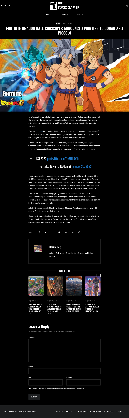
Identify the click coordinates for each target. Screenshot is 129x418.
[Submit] (59, 232)
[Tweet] (46, 232)
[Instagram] (5, 6)
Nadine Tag (55, 247)
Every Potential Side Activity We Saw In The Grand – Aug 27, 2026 (73, 307)
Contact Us (71, 412)
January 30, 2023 (82, 166)
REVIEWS (63, 15)
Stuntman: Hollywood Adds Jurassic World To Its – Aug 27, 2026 (54, 309)
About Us (59, 412)
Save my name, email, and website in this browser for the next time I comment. (58, 389)
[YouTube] (9, 6)
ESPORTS (80, 15)
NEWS (47, 15)
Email (30, 377)
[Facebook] (2, 6)
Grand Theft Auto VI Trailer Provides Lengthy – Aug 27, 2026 (92, 309)
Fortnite (39, 131)
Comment (32, 337)
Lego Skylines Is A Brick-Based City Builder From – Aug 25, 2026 (35, 309)
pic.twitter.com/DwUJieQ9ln (63, 158)
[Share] (39, 232)
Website (69, 377)
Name (31, 366)
